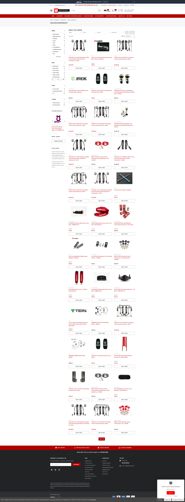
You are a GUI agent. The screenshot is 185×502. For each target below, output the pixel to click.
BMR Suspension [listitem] (56, 36)
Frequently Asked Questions (107, 467)
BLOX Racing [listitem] (56, 34)
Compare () (126, 5)
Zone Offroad (71, 88)
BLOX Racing (94, 221)
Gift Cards (120, 5)
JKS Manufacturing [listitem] (57, 49)
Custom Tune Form (106, 465)
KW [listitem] (53, 53)
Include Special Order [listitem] (57, 91)
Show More (58, 56)
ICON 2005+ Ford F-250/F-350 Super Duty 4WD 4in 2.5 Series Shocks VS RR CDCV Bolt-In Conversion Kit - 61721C (101, 191)
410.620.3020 (104, 452)
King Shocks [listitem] (55, 51)
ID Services (87, 471)
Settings (160, 499)
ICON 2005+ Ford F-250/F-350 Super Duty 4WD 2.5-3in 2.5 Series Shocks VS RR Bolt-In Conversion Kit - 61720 (79, 158)
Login (128, 9)
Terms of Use (105, 471)
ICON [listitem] (54, 45)
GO (63, 79)
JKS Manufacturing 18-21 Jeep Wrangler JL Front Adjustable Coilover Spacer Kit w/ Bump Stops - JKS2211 (124, 92)
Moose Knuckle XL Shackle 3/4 (58, 126)
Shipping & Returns (106, 469)
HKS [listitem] (54, 42)
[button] (107, 10)
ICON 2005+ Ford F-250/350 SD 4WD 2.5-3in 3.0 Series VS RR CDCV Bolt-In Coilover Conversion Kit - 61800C (124, 158)
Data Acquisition (88, 478)
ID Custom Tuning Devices (90, 465)
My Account (129, 11)
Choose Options (58, 141)
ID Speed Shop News (112, 5)
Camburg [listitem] (55, 38)
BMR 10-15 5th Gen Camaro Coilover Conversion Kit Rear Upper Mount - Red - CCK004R (100, 158)
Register (132, 9)
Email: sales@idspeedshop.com (128, 465)
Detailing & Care (88, 460)
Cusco (92, 55)
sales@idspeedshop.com (60, 5)
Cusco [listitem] (54, 40)
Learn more (105, 1)
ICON (70, 55)
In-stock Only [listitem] (56, 88)
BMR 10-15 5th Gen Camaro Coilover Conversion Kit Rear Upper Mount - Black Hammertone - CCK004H (100, 390)
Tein (69, 320)
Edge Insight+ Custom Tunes (90, 476)
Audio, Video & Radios (89, 473)
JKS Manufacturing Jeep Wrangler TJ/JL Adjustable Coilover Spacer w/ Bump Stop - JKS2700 (123, 125)
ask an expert (104, 5)
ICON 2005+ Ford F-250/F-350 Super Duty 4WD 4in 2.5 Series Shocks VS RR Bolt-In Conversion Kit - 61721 (79, 423)
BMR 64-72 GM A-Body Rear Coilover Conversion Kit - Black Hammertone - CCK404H (122, 258)
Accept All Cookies (178, 499)
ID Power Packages (89, 469)
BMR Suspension (94, 155)
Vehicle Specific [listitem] (56, 102)
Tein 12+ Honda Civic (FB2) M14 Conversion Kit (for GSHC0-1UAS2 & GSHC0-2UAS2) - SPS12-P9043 (78, 324)
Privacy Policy (105, 473)
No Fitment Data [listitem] (56, 104)
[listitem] (58, 66)
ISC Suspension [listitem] (56, 47)
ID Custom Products (89, 467)
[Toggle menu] (51, 10)
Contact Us (104, 460)
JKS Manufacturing (118, 88)
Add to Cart (79, 68)
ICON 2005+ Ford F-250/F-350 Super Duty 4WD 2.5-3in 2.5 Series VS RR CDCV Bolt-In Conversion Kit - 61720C (79, 59)
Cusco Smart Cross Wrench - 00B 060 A (122, 190)
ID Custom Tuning (88, 463)
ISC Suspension (72, 221)
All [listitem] (53, 93)
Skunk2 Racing (117, 221)
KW (92, 320)
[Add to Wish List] (88, 63)
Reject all (167, 499)
